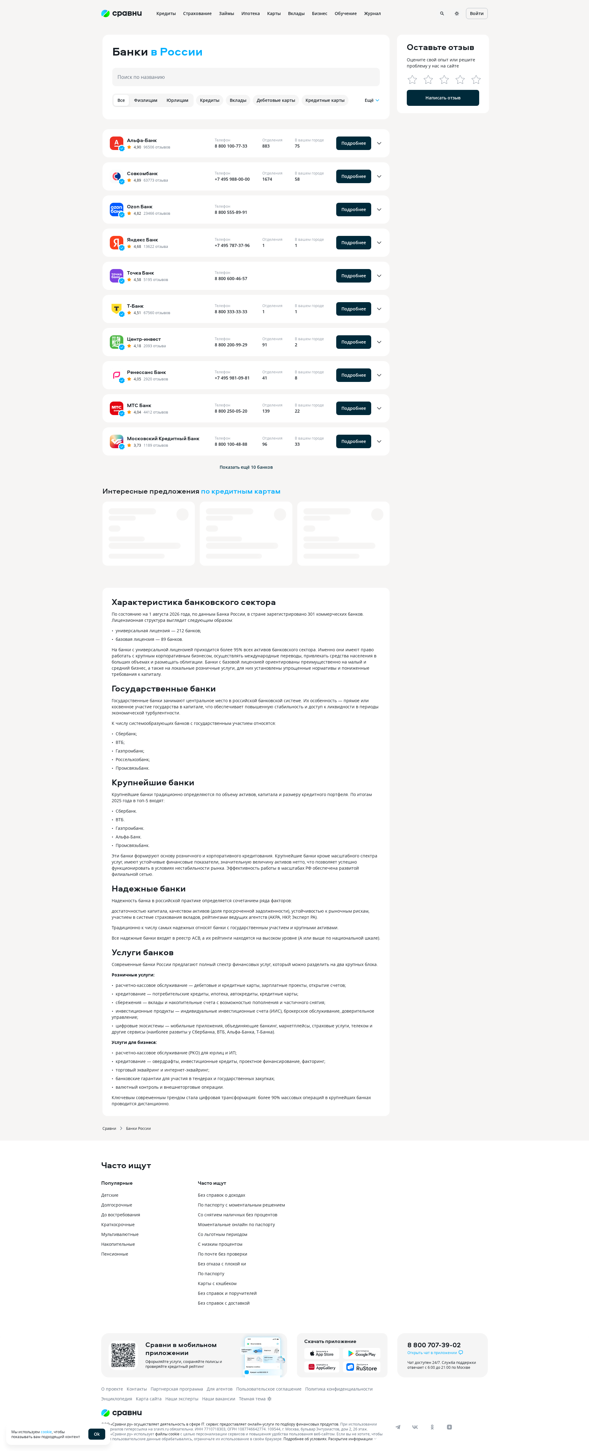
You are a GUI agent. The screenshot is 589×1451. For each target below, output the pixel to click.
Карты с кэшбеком (217, 1283)
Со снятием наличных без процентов (237, 1215)
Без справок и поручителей (227, 1293)
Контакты (137, 1389)
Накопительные (118, 1244)
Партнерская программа (177, 1389)
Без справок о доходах (221, 1195)
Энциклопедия (116, 1399)
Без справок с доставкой (224, 1303)
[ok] (432, 1427)
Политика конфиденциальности (339, 1389)
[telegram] (398, 1427)
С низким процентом (220, 1244)
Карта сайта (149, 1399)
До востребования (120, 1215)
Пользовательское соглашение (269, 1389)
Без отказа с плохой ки (222, 1264)
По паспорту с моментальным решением (241, 1205)
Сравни (109, 1128)
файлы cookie (167, 1433)
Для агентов (220, 1389)
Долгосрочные (116, 1205)
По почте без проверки (222, 1254)
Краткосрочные (118, 1224)
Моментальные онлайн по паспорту (236, 1224)
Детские (109, 1195)
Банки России (138, 1128)
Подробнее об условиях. (305, 1438)
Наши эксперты (181, 1399)
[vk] (415, 1427)
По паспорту (211, 1273)
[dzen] (449, 1427)
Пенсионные (114, 1254)
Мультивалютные (120, 1234)
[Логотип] (243, 1413)
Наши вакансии (218, 1399)
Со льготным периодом (222, 1234)
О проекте (112, 1389)
